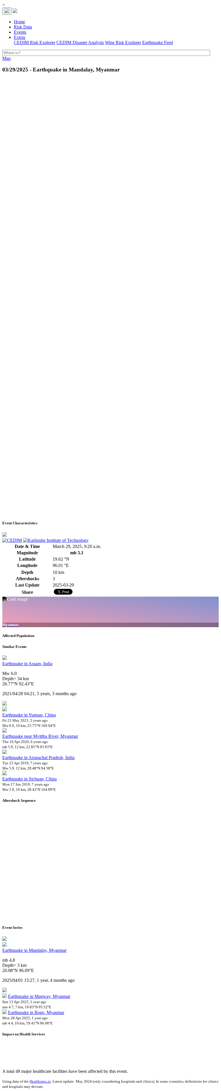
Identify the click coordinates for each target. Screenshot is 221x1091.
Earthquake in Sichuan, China (29, 778)
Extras (19, 37)
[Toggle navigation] (7, 11)
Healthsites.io (40, 1081)
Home (19, 21)
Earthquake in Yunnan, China (29, 714)
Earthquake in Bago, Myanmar (36, 1012)
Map (6, 58)
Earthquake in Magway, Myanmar (39, 996)
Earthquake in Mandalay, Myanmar (34, 950)
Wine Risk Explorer (123, 42)
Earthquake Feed (157, 42)
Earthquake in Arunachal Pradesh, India (38, 757)
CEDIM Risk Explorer (34, 42)
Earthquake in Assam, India (27, 663)
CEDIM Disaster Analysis (80, 42)
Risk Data (23, 26)
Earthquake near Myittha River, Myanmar (40, 736)
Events (20, 32)
